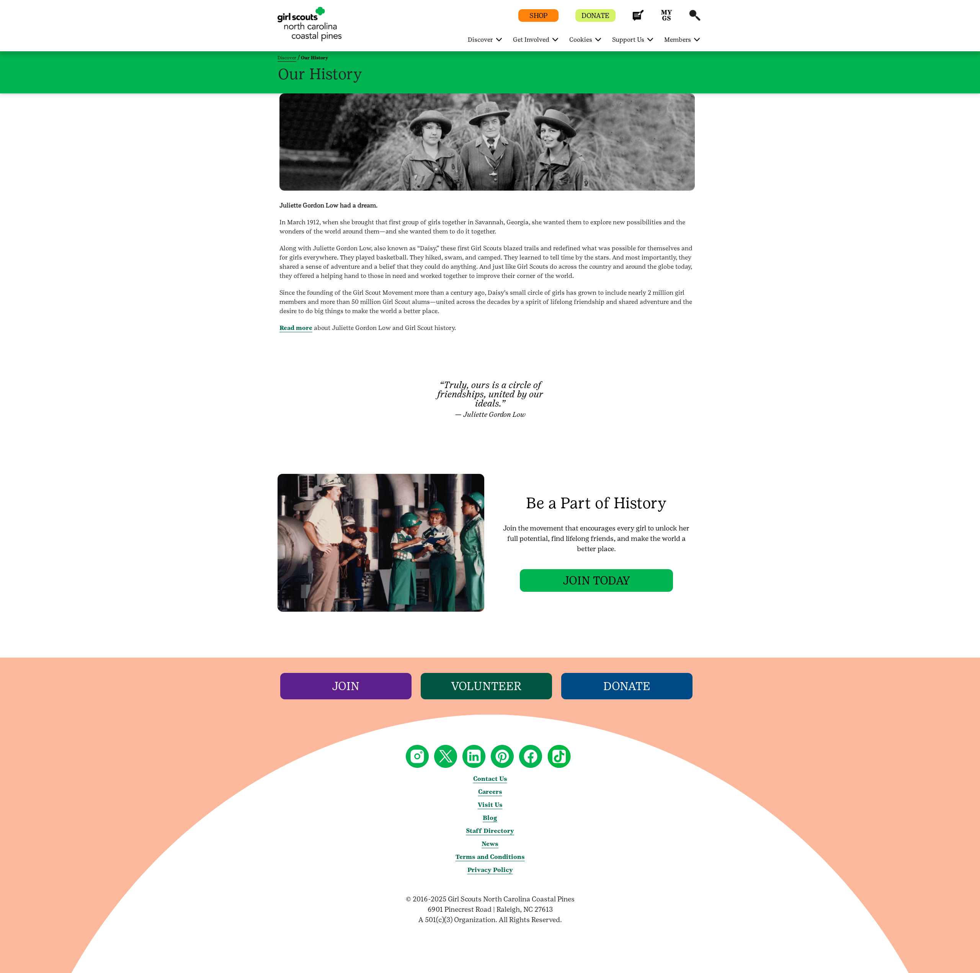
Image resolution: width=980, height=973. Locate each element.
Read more (295, 327)
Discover (287, 57)
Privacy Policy (490, 869)
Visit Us (490, 804)
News (490, 843)
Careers (490, 791)
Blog (490, 817)
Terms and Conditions (490, 856)
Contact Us (490, 778)
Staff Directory (490, 830)
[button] (638, 19)
